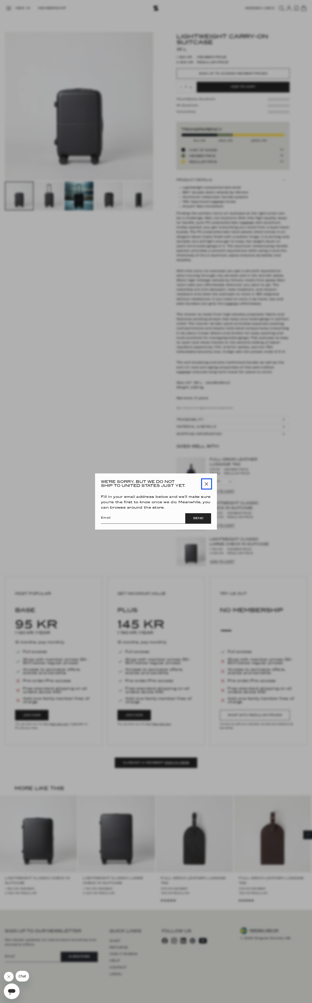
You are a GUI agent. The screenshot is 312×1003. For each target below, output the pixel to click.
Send (198, 518)
